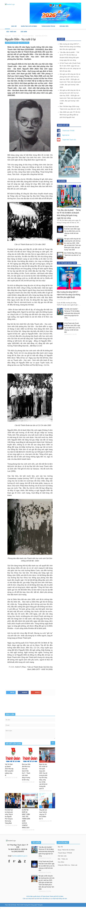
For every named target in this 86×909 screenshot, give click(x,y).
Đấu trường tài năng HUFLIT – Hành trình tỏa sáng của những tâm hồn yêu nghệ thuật (70, 46)
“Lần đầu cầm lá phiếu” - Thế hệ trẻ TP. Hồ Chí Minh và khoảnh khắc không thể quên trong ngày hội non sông (72, 313)
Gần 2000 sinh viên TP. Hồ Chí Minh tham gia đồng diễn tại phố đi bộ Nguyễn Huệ (70, 114)
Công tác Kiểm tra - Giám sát (67, 865)
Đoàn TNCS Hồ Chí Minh (28, 27)
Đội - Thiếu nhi (10, 33)
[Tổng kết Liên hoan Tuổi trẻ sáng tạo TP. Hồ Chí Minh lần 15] (47, 800)
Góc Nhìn (23, 33)
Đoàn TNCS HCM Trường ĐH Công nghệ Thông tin (28, 905)
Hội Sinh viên (63, 27)
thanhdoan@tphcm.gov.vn (19, 856)
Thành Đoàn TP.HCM (68, 130)
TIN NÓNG (61, 181)
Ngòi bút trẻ (65, 135)
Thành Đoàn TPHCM (47, 27)
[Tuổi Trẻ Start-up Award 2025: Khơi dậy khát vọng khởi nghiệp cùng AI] (13, 755)
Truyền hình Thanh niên (69, 139)
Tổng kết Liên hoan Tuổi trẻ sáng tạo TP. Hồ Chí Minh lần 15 (43, 814)
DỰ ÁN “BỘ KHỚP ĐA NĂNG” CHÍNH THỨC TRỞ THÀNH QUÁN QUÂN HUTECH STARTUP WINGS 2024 (26, 818)
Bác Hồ (13, 27)
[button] (79, 26)
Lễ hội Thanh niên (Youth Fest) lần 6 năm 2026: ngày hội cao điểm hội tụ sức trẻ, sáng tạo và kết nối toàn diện (72, 231)
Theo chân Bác (24, 42)
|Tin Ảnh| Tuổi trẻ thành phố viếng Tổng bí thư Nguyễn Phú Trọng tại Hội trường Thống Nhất (9, 816)
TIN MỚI (61, 39)
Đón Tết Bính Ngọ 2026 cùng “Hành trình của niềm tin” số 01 (72, 255)
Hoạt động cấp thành (12, 42)
